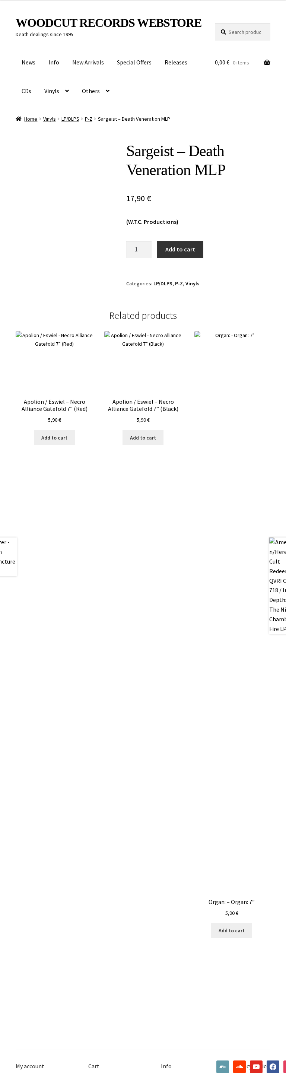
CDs (26, 91)
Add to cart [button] (54, 437)
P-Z (88, 118)
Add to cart (180, 249)
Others (91, 91)
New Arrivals (88, 62)
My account (30, 1066)
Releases (176, 62)
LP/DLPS (70, 118)
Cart (93, 1066)
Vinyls (51, 91)
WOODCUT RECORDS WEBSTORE (108, 22)
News (28, 62)
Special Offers (134, 62)
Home (30, 118)
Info (53, 62)
